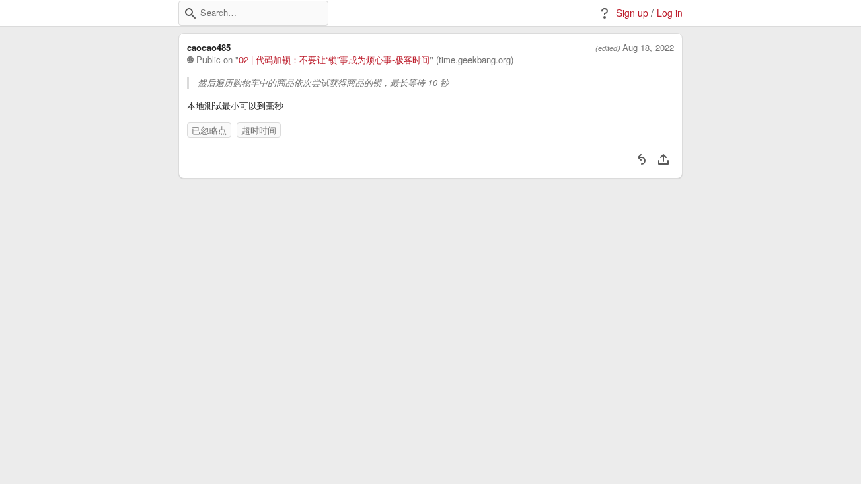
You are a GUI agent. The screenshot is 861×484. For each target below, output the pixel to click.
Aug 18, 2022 (648, 48)
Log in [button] (670, 13)
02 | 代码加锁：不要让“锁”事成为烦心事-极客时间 (334, 60)
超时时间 (258, 130)
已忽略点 (209, 130)
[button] (190, 13)
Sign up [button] (632, 13)
